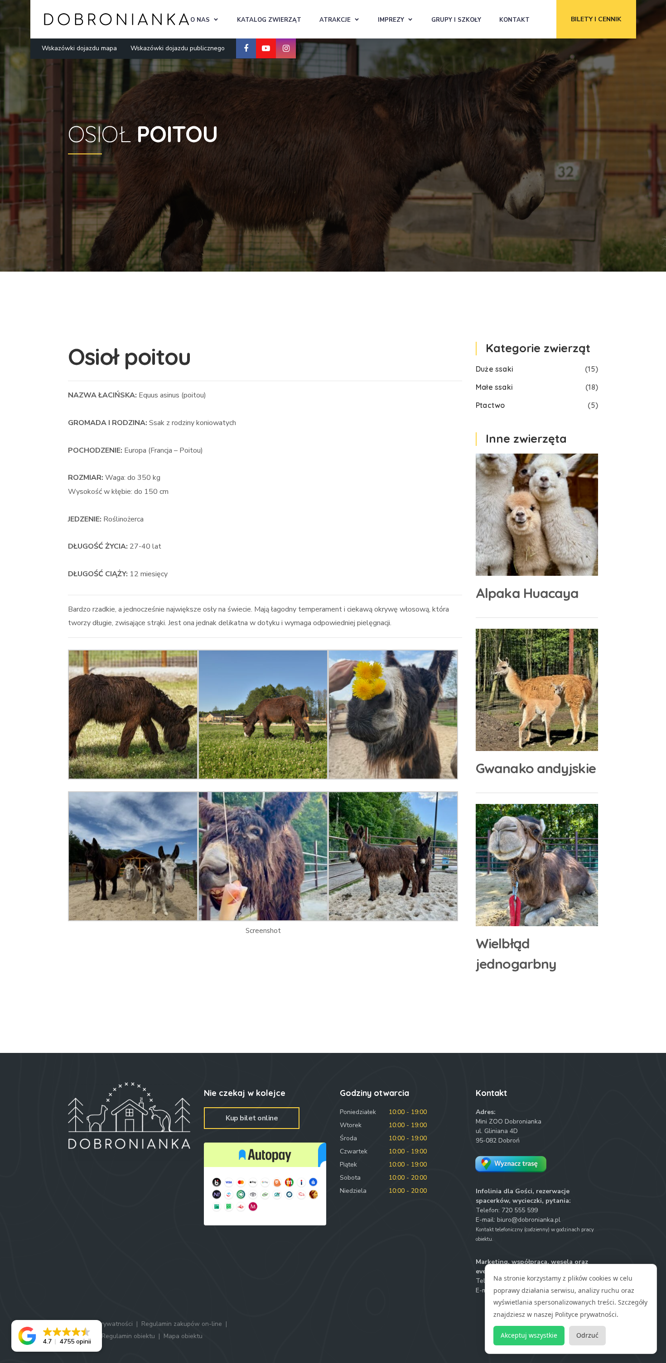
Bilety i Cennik (596, 19)
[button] (56, 1336)
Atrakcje (335, 20)
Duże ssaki (494, 368)
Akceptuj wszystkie (529, 1335)
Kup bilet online (252, 1118)
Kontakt (514, 20)
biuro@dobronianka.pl (528, 1219)
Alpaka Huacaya (527, 593)
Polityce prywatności (586, 1314)
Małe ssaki (494, 387)
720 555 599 (520, 1210)
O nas (200, 20)
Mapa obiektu (183, 1336)
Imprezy (391, 20)
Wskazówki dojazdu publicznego (177, 48)
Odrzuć (587, 1335)
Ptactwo (490, 405)
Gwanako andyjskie (536, 768)
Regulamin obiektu (128, 1336)
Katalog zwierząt (269, 20)
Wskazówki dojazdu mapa (79, 48)
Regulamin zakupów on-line (181, 1324)
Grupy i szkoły (456, 20)
